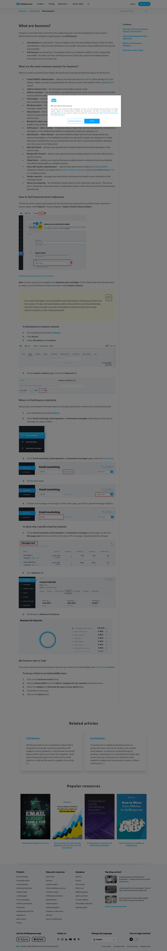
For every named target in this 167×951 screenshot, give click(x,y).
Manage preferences (75, 121)
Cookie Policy (103, 113)
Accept (92, 121)
